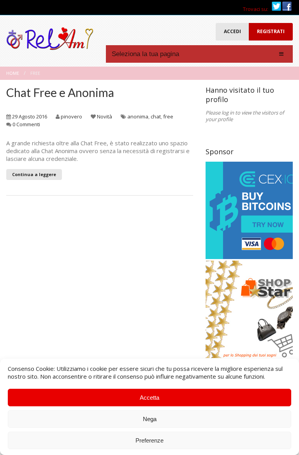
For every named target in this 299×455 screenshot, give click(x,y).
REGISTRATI (271, 31)
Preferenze (149, 440)
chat (156, 116)
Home (12, 73)
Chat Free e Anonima (60, 92)
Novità (104, 116)
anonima (137, 116)
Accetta (149, 397)
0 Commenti (26, 124)
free (168, 116)
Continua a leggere (34, 174)
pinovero (71, 116)
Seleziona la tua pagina (145, 54)
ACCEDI (232, 31)
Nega (150, 419)
